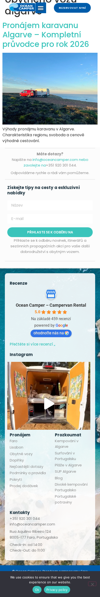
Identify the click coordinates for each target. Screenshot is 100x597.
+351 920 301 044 (25, 518)
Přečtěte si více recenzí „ (32, 344)
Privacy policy (57, 590)
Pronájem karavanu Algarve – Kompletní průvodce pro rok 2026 (45, 35)
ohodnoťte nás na (48, 333)
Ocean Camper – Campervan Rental (51, 305)
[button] (40, 7)
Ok (37, 590)
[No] (92, 584)
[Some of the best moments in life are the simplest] (48, 403)
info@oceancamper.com (32, 524)
